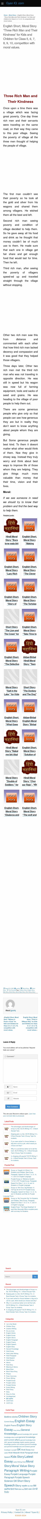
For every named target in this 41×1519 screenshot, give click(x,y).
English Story (31, 990)
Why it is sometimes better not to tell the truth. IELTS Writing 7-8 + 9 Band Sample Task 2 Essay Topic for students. (24, 1151)
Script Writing (10, 1387)
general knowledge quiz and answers (18, 1446)
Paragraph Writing (16, 1470)
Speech (9, 1485)
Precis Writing (10, 1378)
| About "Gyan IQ (31, 1512)
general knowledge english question (19, 1442)
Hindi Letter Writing (12, 1353)
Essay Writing (16, 1430)
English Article (10, 1333)
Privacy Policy (7, 1512)
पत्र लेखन (30, 1486)
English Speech (11, 1344)
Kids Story (6, 992)
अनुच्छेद (24, 1485)
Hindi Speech (10, 1358)
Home (5, 15)
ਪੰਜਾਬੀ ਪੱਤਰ (9, 1403)
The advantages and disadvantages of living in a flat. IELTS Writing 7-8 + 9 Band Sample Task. (24, 1129)
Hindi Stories (10, 1360)
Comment (11, 1056)
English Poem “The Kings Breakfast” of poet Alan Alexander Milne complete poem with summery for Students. (24, 1209)
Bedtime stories (11, 1416)
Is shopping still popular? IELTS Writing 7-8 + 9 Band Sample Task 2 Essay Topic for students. (24, 1158)
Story (33, 992)
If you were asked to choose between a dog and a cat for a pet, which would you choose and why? (24, 1143)
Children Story (23, 990)
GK (19, 1449)
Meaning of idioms (12, 1367)
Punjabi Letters (11, 1383)
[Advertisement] (20, 71)
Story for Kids (10, 1394)
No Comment (12, 990)
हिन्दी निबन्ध (14, 1489)
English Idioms (11, 1338)
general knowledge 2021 (24, 1434)
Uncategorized (10, 1396)
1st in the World (11, 1324)
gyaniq (18, 988)
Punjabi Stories (11, 1385)
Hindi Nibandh (14, 1452)
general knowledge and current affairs (19, 1438)
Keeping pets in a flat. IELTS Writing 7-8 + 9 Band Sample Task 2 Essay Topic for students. (24, 1136)
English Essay (10, 1335)
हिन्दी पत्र (21, 1489)
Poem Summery (11, 1376)
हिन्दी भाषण (28, 1489)
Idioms (8, 1362)
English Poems (11, 1342)
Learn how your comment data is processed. (19, 1115)
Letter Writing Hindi (19, 1462)
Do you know (10, 1331)
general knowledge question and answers (19, 1443)
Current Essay (9, 1421)
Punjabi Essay (10, 1380)
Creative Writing (11, 1329)
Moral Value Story (20, 992)
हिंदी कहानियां (9, 1399)
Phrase (8, 1374)
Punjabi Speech (22, 1477)
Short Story (29, 992)
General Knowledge (12, 1349)
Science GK (10, 1480)
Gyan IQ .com (15, 3)
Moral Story (12, 15)
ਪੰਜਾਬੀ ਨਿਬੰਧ (9, 1401)
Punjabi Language (19, 1474)
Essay (8, 1429)
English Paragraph (12, 1340)
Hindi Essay (10, 1351)
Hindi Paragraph (11, 1356)
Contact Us (18, 1512)
